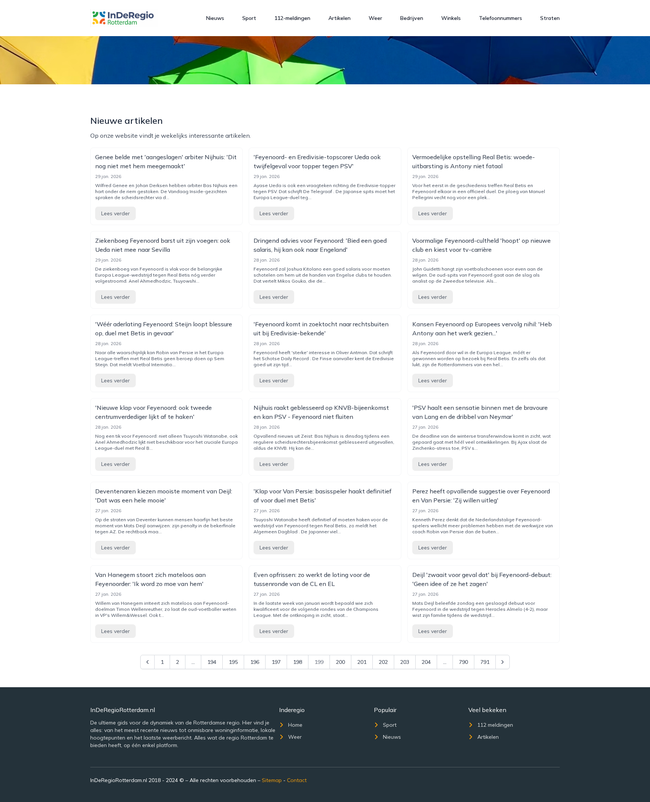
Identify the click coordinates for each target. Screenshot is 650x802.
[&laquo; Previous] (147, 662)
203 (404, 662)
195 (233, 662)
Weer (375, 18)
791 (484, 662)
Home (295, 724)
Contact (297, 780)
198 (297, 662)
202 (383, 662)
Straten (550, 18)
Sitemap (272, 780)
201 (361, 662)
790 (463, 662)
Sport (249, 18)
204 (426, 662)
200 (340, 662)
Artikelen (339, 18)
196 (254, 662)
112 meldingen (495, 724)
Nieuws (215, 18)
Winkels (451, 18)
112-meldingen (292, 18)
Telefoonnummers (500, 18)
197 (276, 662)
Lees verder (115, 213)
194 (211, 662)
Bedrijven (411, 18)
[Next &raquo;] (502, 662)
